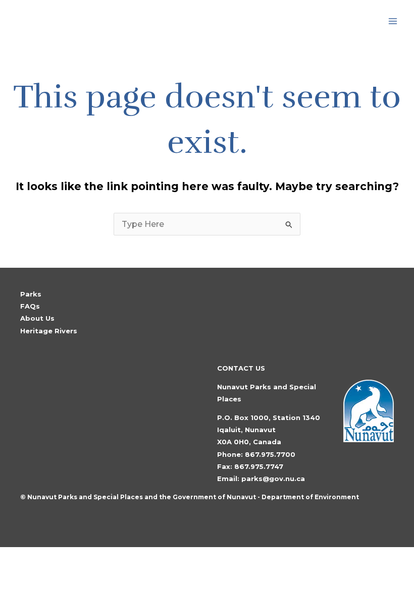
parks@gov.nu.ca (273, 478)
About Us (37, 318)
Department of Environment (310, 497)
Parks (30, 294)
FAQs (30, 306)
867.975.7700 (270, 454)
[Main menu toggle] (393, 21)
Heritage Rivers (48, 331)
